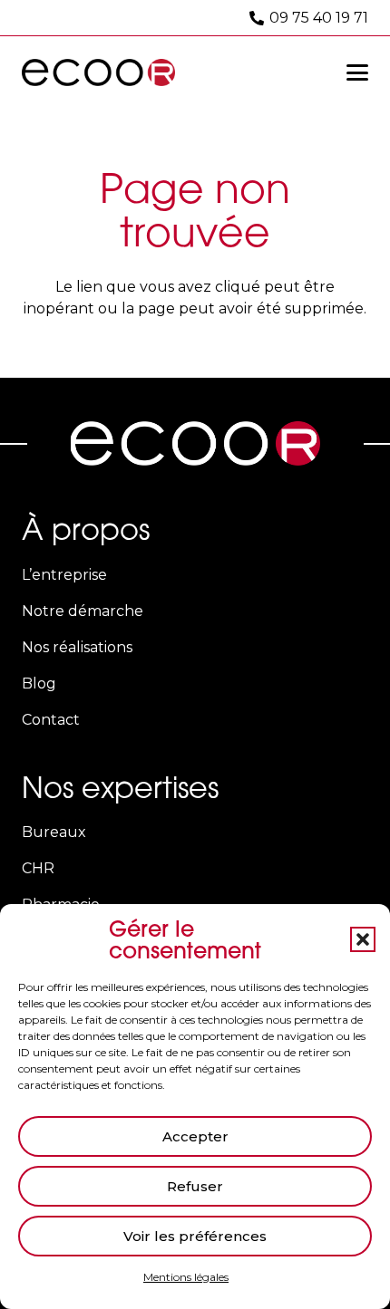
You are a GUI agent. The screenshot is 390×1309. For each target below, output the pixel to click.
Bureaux (54, 832)
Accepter (195, 1136)
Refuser (195, 1186)
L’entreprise (64, 574)
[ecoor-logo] (98, 72)
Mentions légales (186, 1277)
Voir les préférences (195, 1236)
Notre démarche (82, 611)
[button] (363, 939)
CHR (38, 868)
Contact (51, 719)
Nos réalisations (77, 647)
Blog (39, 683)
